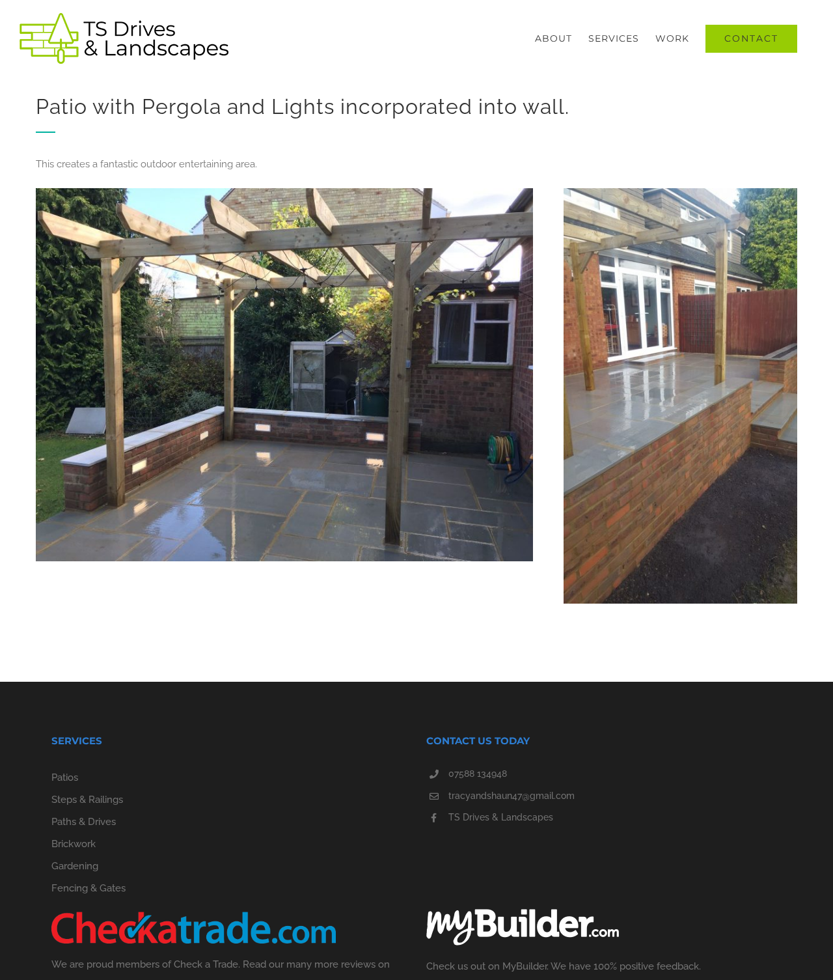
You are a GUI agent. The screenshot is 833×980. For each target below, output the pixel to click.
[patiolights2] (680, 193)
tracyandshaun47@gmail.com (511, 796)
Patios (64, 777)
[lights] (284, 193)
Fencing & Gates (88, 888)
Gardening (74, 866)
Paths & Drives (83, 822)
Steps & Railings (87, 799)
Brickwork (73, 844)
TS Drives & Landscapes (500, 817)
